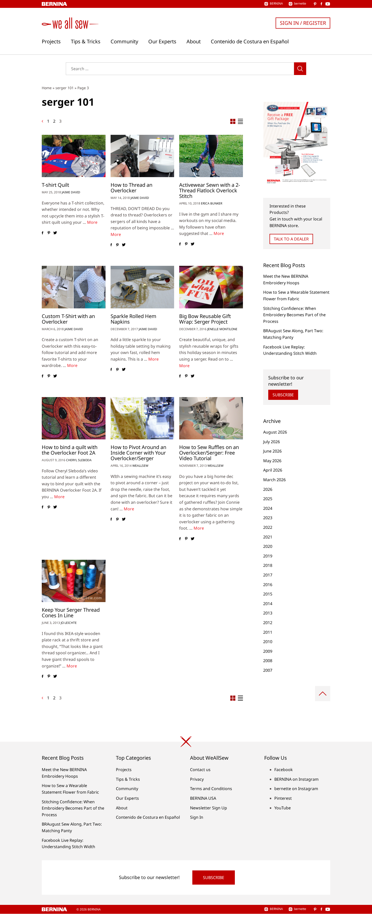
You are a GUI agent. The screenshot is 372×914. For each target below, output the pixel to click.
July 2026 (271, 441)
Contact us (200, 769)
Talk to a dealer (291, 239)
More (92, 222)
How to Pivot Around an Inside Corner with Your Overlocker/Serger (138, 453)
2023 (267, 517)
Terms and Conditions (211, 788)
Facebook (283, 769)
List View (240, 121)
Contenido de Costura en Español (250, 41)
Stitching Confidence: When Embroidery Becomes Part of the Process (294, 315)
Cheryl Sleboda (79, 460)
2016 (267, 584)
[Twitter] (55, 233)
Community (124, 41)
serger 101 (64, 87)
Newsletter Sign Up (208, 808)
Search (300, 68)
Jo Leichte (69, 623)
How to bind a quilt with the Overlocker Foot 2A (69, 450)
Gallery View (232, 121)
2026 (267, 489)
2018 (267, 565)
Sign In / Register (303, 23)
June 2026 (272, 451)
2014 (267, 603)
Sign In (196, 817)
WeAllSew (140, 465)
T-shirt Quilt (55, 184)
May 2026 (272, 460)
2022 (267, 527)
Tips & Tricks (85, 41)
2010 (267, 641)
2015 (267, 594)
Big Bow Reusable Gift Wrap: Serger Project (205, 319)
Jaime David (71, 192)
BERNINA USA (203, 798)
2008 (267, 660)
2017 (267, 575)
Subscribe (283, 395)
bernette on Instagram (296, 788)
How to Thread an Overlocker (131, 187)
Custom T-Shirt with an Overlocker (68, 319)
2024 (267, 508)
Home (47, 87)
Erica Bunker (211, 203)
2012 (267, 622)
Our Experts (162, 41)
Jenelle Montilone (222, 329)
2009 (267, 651)
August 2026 (275, 432)
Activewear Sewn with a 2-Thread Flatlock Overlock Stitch (209, 190)
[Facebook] (42, 233)
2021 (267, 537)
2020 (267, 546)
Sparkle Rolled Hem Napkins (133, 319)
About (194, 41)
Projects (51, 41)
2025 (267, 498)
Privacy (197, 779)
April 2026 (272, 470)
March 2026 (274, 479)
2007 (267, 670)
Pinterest (283, 798)
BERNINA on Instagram (296, 779)
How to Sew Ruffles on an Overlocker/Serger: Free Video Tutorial (209, 453)
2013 (267, 613)
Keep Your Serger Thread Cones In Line (71, 612)
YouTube (282, 808)
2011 (267, 632)
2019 (267, 556)
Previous (42, 121)
